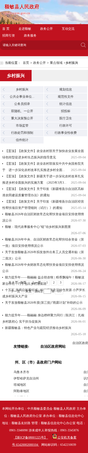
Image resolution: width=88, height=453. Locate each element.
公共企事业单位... (22, 96)
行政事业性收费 (66, 132)
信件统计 (22, 140)
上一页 (36, 282)
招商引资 (8, 35)
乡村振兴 (22, 89)
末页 (28, 291)
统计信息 (65, 104)
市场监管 (22, 125)
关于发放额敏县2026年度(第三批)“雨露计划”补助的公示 (44, 302)
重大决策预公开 (22, 118)
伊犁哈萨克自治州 (26, 378)
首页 (26, 63)
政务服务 (30, 35)
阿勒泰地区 (21, 391)
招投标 (65, 111)
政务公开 (46, 28)
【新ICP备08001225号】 (31, 437)
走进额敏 (25, 28)
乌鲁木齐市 (21, 372)
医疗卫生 (65, 118)
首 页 (5, 28)
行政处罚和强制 (22, 132)
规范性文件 (66, 96)
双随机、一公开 (22, 111)
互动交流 (68, 28)
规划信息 (65, 89)
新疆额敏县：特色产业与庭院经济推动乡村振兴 (38, 328)
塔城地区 (20, 384)
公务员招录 (22, 104)
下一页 (15, 291)
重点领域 (56, 63)
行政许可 (65, 125)
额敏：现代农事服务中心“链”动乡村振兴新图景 (38, 227)
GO (59, 291)
